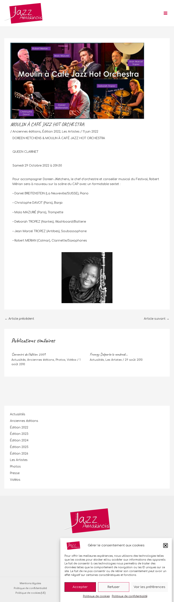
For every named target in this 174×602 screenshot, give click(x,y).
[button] (165, 545)
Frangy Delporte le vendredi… (109, 354)
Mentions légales (30, 583)
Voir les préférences (149, 587)
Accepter (80, 587)
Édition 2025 (19, 447)
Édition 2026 (19, 453)
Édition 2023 (19, 433)
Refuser (113, 587)
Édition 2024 (19, 440)
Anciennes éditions (27, 131)
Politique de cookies (96, 596)
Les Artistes (71, 131)
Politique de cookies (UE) (30, 593)
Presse (15, 473)
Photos (60, 359)
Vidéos (71, 359)
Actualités (18, 359)
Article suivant (156, 318)
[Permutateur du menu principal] (165, 13)
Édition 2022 (51, 131)
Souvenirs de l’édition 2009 (28, 354)
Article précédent (19, 318)
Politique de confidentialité (129, 596)
